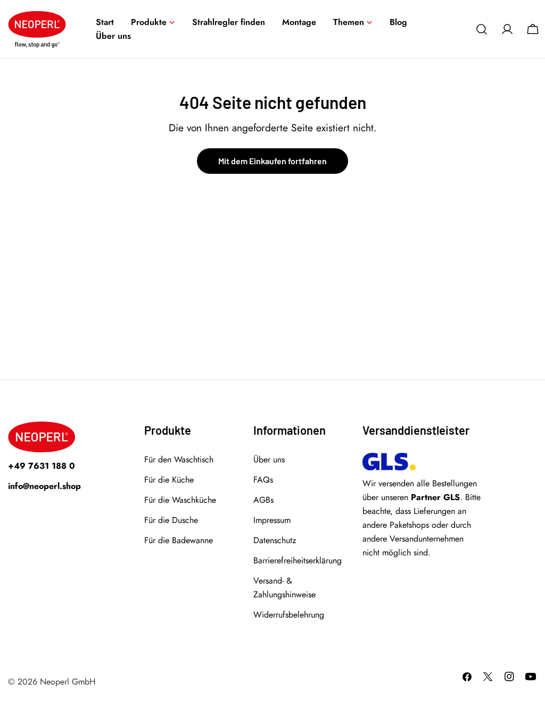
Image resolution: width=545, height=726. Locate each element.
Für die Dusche (171, 520)
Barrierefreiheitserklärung (297, 560)
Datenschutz (274, 540)
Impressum (272, 520)
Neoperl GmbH (67, 682)
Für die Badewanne (178, 540)
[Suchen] (481, 29)
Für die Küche (169, 480)
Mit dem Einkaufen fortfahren (272, 161)
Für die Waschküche (180, 500)
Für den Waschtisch (178, 459)
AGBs (263, 500)
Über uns (269, 459)
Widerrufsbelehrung (288, 615)
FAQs (263, 480)
